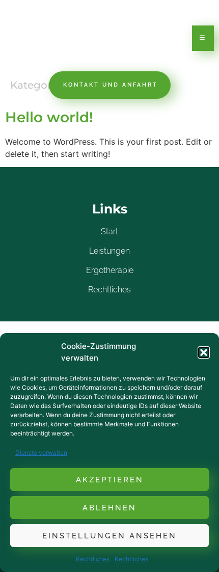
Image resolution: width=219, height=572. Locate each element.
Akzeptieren (110, 479)
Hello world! (49, 117)
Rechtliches (93, 559)
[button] (204, 352)
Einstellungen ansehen (109, 535)
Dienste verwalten (41, 452)
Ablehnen (109, 507)
